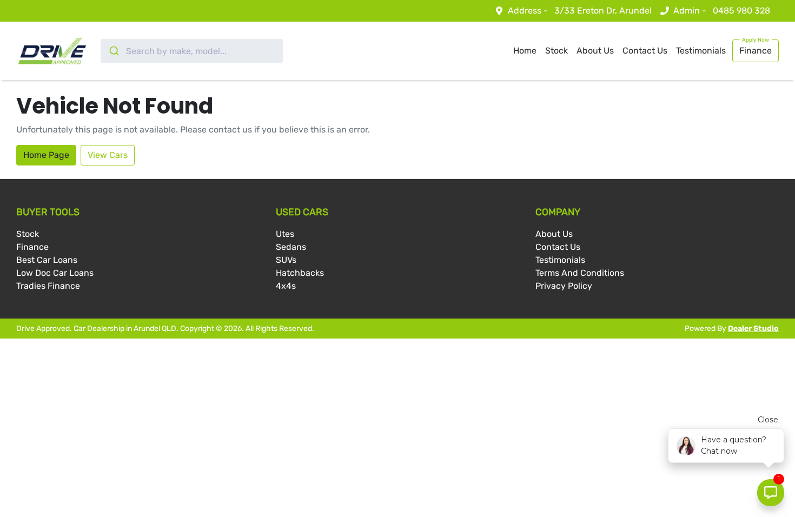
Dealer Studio (753, 328)
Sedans (291, 247)
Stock (556, 50)
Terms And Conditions (579, 273)
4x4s (286, 286)
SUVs (286, 260)
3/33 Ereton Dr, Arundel (603, 10)
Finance (755, 50)
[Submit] (113, 51)
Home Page (46, 155)
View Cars (108, 155)
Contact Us (644, 50)
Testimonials (701, 50)
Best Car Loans (46, 260)
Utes (285, 234)
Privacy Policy (563, 286)
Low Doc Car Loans (55, 273)
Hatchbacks (300, 273)
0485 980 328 (741, 10)
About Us (595, 50)
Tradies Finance (48, 286)
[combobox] (192, 51)
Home (524, 50)
